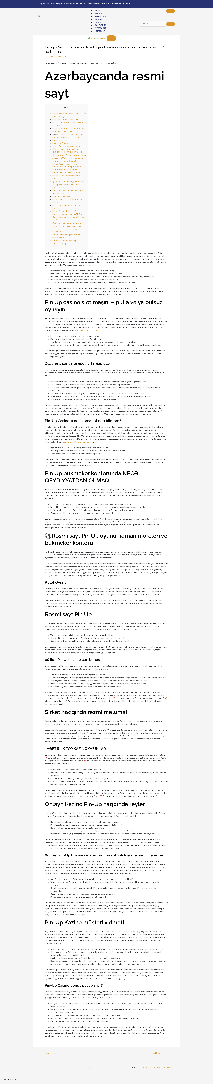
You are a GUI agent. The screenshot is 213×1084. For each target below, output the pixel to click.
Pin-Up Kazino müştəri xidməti (65, 164)
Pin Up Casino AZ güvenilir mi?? (66, 173)
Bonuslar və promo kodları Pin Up (67, 214)
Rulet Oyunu (57, 140)
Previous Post (49, 1053)
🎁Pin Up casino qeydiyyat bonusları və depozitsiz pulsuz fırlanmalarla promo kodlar (68, 185)
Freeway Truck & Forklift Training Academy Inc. (161, 1067)
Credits (89, 1067)
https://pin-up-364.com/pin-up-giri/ (77, 442)
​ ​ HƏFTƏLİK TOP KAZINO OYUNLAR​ (67, 152)
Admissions (100, 16)
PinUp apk (50, 56)
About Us (99, 13)
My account (100, 28)
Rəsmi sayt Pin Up (60, 143)
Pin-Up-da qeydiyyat (61, 196)
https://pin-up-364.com (87, 330)
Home (97, 10)
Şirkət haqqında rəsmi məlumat (65, 149)
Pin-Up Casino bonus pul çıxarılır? (66, 167)
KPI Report (100, 31)
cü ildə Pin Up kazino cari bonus (66, 146)
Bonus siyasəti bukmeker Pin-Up (66, 170)
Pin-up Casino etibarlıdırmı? (64, 211)
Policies (98, 19)
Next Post (157, 1053)
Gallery (98, 22)
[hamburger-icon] (170, 11)
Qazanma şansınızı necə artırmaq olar (68, 120)
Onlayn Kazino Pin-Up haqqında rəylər (69, 155)
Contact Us (100, 25)
